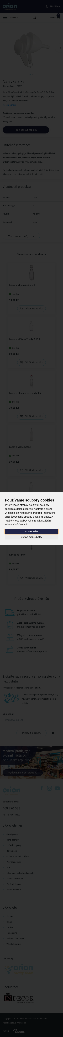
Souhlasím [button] (31, 531)
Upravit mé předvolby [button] (31, 537)
